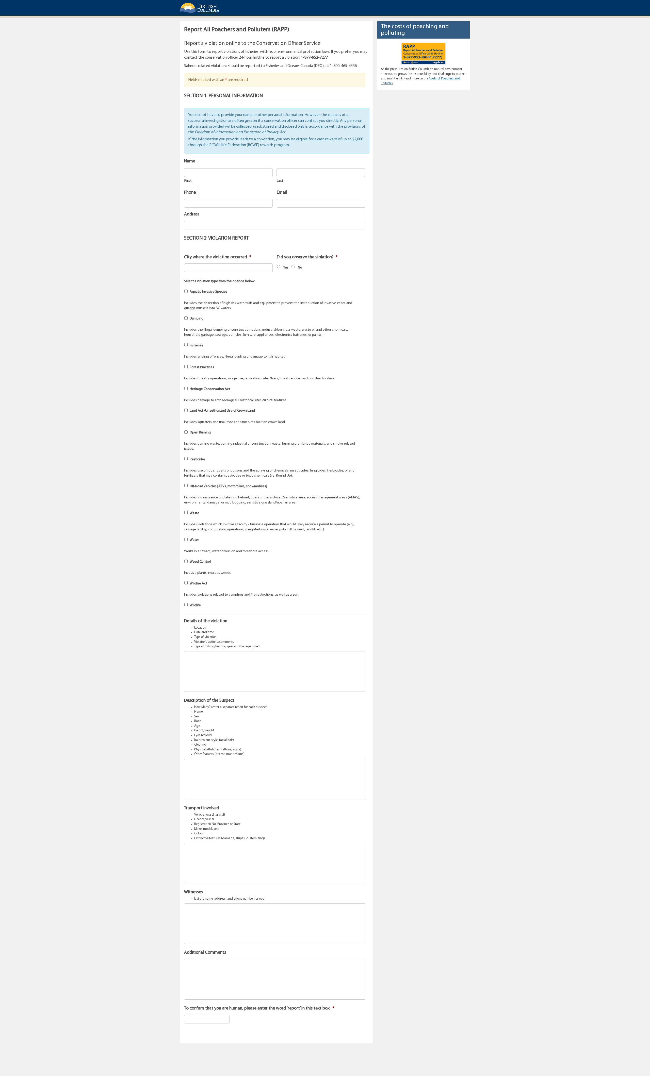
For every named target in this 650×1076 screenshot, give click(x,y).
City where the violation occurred (217, 257)
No (300, 268)
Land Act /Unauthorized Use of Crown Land (222, 411)
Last (280, 181)
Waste (194, 513)
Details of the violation (205, 621)
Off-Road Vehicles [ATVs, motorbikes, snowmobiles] (228, 486)
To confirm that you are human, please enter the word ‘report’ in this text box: (259, 1008)
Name (189, 161)
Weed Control (200, 562)
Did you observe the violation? (307, 257)
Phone (190, 192)
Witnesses (193, 892)
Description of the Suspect (209, 700)
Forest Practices (202, 367)
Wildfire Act (198, 583)
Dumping (196, 319)
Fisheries (196, 345)
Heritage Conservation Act (210, 389)
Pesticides (197, 459)
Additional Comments (205, 952)
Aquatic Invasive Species (208, 292)
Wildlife (195, 605)
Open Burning (200, 432)
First (187, 181)
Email (282, 192)
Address (191, 214)
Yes (285, 268)
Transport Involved (201, 808)
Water (194, 540)
